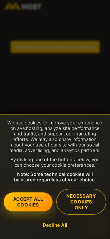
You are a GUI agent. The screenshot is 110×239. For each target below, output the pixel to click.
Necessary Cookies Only (81, 202)
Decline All (55, 225)
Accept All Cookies (28, 202)
